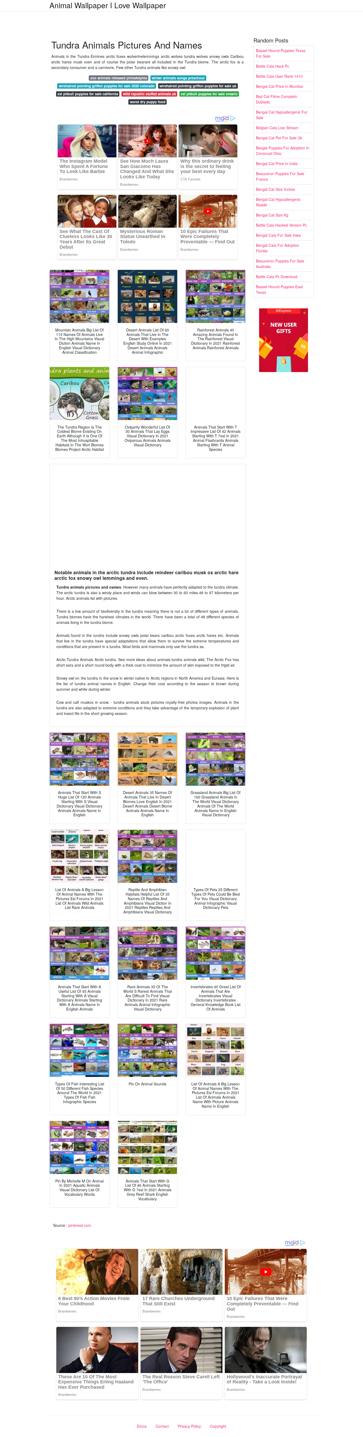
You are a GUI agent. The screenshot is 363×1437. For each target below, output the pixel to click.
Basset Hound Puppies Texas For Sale (280, 53)
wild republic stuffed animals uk (149, 93)
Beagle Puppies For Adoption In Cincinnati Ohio (282, 150)
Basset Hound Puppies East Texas (279, 289)
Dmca (142, 1426)
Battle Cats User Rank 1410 (279, 76)
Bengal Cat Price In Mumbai (279, 86)
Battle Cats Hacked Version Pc (281, 225)
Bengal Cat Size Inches (275, 189)
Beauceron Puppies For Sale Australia (280, 263)
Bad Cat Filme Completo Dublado (276, 99)
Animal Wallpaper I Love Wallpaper (107, 5)
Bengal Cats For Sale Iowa (278, 235)
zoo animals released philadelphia (118, 77)
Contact (162, 1426)
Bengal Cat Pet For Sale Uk (279, 137)
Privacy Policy (189, 1426)
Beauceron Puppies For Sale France (280, 176)
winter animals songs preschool (178, 77)
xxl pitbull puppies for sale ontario (209, 93)
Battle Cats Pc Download (276, 276)
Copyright (218, 1426)
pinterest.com (79, 1225)
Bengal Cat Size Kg (272, 215)
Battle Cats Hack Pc (272, 66)
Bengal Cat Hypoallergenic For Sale (281, 114)
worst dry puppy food (147, 101)
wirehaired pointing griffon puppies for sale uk (197, 85)
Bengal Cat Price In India (277, 163)
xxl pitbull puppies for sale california (87, 93)
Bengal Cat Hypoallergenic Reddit (278, 202)
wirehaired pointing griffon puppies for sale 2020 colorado (107, 85)
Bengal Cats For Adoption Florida (277, 248)
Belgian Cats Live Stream (277, 127)
